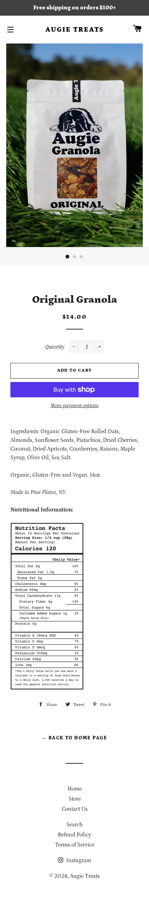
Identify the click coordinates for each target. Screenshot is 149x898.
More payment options (74, 405)
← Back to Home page (74, 738)
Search (74, 824)
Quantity (54, 347)
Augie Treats (74, 29)
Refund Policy (74, 835)
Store (75, 799)
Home (75, 789)
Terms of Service (74, 845)
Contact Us (75, 809)
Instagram (78, 860)
